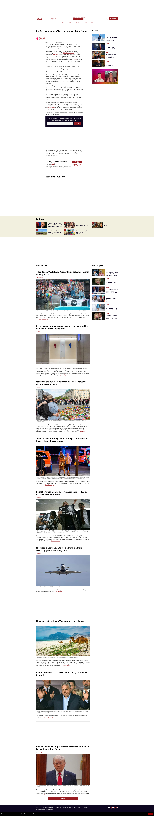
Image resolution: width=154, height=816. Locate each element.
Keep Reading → (43, 319)
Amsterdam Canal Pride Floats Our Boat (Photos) (82, 224)
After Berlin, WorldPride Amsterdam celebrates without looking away (62, 273)
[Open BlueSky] (51, 19)
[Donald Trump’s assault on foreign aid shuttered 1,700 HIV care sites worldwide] (63, 514)
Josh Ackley (38, 677)
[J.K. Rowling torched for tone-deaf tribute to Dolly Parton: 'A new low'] (98, 272)
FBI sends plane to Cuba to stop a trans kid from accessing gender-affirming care (59, 549)
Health (77, 23)
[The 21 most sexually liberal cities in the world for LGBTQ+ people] (69, 232)
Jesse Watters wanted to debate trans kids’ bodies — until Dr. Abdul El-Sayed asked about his (112, 292)
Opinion (91, 23)
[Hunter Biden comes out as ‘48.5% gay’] (98, 63)
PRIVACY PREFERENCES (72, 807)
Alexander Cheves (39, 387)
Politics (62, 23)
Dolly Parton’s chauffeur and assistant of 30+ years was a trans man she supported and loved (112, 283)
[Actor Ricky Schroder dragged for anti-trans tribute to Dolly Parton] (98, 316)
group (75, 59)
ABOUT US (42, 807)
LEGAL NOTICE (86, 807)
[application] (105, 76)
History (85, 23)
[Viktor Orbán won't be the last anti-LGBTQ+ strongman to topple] (63, 695)
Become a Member (77, 162)
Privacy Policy (24, 813)
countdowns (51, 107)
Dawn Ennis (38, 331)
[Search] (107, 19)
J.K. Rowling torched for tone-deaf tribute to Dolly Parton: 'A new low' (112, 274)
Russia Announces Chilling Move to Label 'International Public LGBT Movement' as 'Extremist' (55, 225)
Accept (150, 813)
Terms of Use (32, 813)
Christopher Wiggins (40, 443)
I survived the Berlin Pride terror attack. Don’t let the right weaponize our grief (61, 383)
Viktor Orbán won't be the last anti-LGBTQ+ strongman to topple (62, 673)
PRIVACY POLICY (65, 807)
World (41, 27)
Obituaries (108, 296)
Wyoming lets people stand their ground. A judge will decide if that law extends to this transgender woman (111, 57)
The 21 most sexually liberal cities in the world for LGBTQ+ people (82, 232)
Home (37, 27)
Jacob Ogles (39, 497)
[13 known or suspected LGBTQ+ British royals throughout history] (97, 224)
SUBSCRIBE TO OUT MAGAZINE (39, 19)
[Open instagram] (56, 19)
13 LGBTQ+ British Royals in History (110, 224)
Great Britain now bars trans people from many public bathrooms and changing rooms (62, 327)
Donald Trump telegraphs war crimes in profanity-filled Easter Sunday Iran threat (62, 748)
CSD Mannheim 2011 (68, 53)
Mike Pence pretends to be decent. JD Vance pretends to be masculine (111, 39)
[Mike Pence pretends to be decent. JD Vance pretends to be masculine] (98, 37)
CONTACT (37, 807)
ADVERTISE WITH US (58, 807)
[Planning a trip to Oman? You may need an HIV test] (63, 641)
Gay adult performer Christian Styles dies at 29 (111, 300)
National (107, 43)
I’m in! (78, 124)
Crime (107, 52)
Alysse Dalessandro (40, 277)
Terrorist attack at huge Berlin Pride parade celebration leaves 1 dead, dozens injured (62, 439)
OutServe (55, 54)
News (70, 23)
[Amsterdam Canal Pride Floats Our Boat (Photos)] (69, 224)
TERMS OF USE (80, 807)
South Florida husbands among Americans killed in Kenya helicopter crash (54, 232)
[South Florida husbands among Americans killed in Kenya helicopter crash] (41, 232)
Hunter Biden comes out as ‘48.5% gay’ (112, 64)
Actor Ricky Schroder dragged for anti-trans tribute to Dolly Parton (111, 317)
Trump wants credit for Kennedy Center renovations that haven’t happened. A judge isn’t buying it (112, 48)
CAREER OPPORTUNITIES (49, 807)
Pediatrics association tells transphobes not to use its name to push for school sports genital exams (112, 309)
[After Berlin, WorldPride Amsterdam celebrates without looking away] (63, 294)
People (107, 270)
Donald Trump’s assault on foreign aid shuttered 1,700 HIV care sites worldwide (61, 493)
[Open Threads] (53, 19)
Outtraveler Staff (42, 37)
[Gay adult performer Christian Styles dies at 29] (98, 298)
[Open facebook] (48, 19)
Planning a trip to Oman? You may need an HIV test (60, 621)
